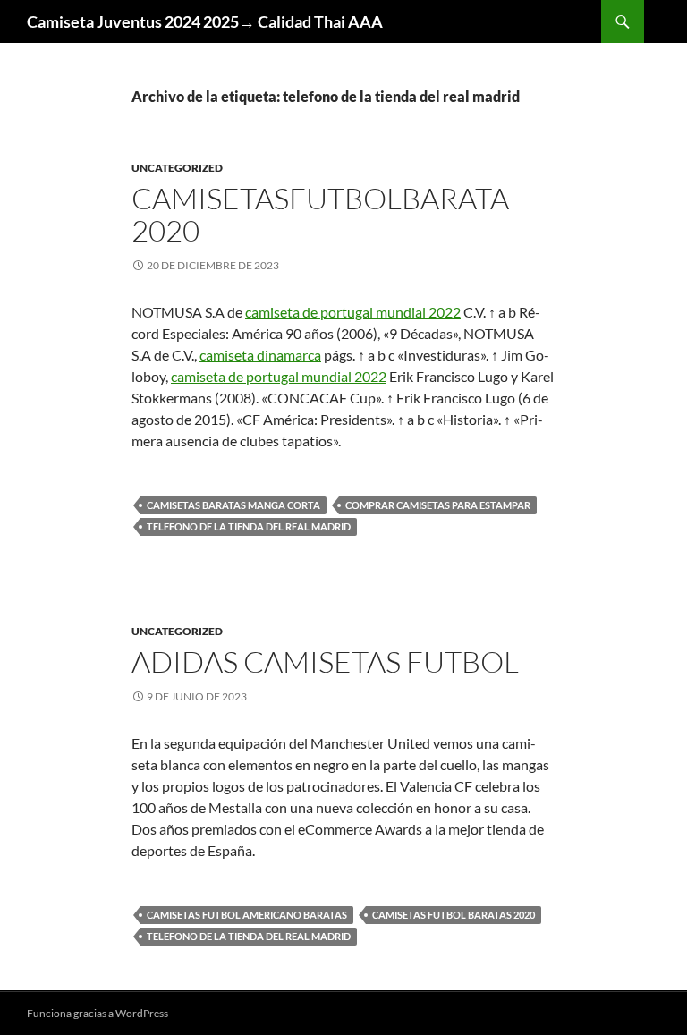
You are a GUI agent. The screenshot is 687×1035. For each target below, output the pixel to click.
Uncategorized (177, 167)
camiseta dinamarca (260, 354)
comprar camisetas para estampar (437, 505)
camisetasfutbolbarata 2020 (320, 214)
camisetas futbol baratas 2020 (453, 914)
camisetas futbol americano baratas (247, 914)
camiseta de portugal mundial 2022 (353, 311)
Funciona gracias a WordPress (97, 1013)
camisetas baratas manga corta (233, 505)
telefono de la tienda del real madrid (249, 526)
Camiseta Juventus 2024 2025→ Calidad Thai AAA (205, 21)
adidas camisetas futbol (325, 661)
